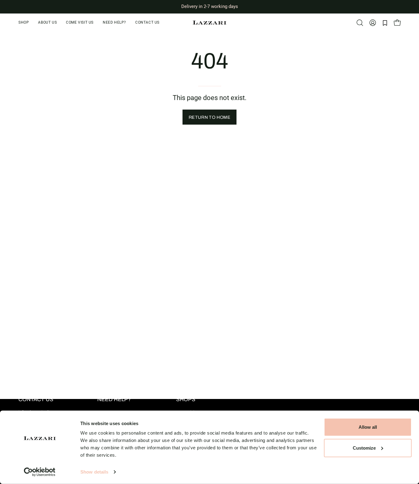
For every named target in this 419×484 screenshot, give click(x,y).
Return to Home (209, 117)
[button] (114, 23)
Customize (364, 447)
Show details (94, 471)
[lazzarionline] (209, 22)
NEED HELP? (114, 399)
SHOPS (185, 399)
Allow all (368, 427)
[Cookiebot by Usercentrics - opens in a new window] (40, 472)
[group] (209, 6)
